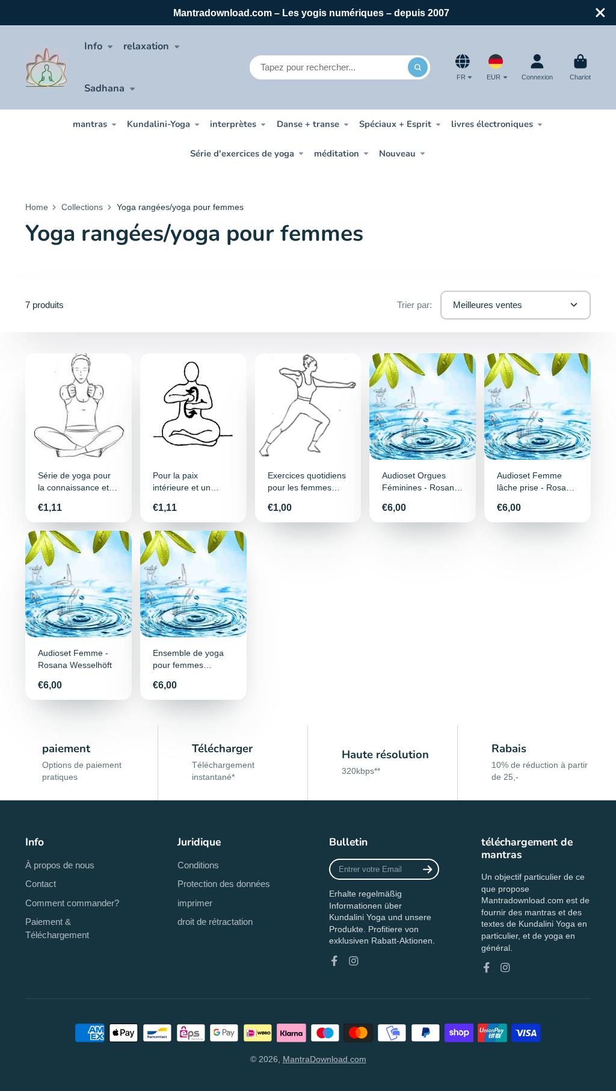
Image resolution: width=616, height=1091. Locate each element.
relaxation (146, 46)
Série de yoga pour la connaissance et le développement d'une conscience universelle (78, 437)
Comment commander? (72, 903)
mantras (90, 124)
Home (36, 207)
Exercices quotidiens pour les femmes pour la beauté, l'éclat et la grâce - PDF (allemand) (308, 437)
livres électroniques (492, 124)
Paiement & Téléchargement (57, 928)
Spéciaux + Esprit (395, 124)
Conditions (198, 865)
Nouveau (397, 153)
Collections (82, 207)
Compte (537, 67)
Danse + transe (308, 124)
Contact (40, 884)
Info (93, 46)
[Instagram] (353, 961)
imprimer (194, 903)
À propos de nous (59, 865)
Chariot (580, 67)
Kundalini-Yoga (158, 124)
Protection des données (223, 884)
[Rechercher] (418, 67)
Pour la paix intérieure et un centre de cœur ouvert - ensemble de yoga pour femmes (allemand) (193, 437)
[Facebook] (334, 961)
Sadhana (104, 88)
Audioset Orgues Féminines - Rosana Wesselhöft (422, 437)
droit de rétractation (215, 921)
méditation (336, 153)
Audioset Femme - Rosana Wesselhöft (78, 615)
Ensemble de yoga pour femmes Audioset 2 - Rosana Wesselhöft (193, 615)
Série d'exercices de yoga (242, 153)
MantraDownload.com (324, 1059)
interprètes (233, 124)
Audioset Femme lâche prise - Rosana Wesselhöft (537, 437)
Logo (46, 67)
